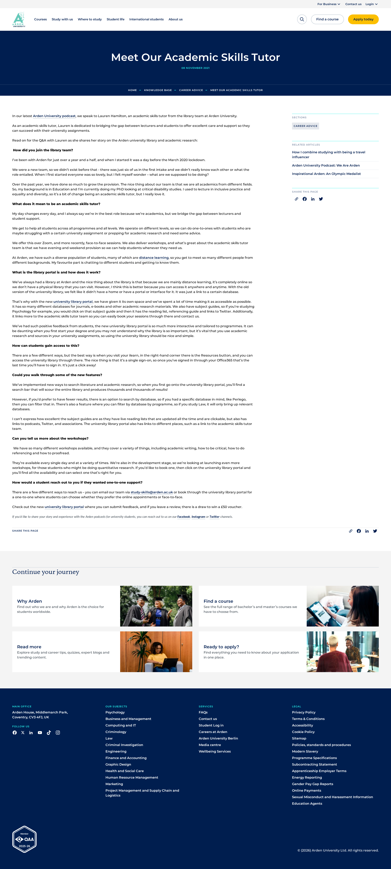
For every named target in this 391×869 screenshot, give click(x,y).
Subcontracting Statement (314, 764)
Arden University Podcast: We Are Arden (326, 165)
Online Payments (306, 790)
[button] (329, 4)
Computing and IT (120, 725)
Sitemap (299, 738)
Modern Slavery (305, 751)
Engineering (115, 751)
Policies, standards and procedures (321, 745)
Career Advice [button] (305, 125)
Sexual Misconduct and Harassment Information (332, 797)
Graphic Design (118, 764)
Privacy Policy (303, 712)
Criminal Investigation (124, 745)
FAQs (203, 712)
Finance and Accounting (126, 758)
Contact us (353, 4)
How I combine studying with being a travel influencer (328, 154)
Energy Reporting (307, 777)
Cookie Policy (303, 732)
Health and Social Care (124, 771)
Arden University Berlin (218, 738)
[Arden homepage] (18, 19)
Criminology (115, 732)
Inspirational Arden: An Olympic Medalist (326, 174)
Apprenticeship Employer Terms (319, 771)
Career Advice (191, 90)
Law (109, 738)
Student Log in (211, 725)
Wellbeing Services (215, 751)
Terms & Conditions (308, 719)
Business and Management (128, 719)
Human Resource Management (131, 777)
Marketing (114, 784)
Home (132, 90)
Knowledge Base (158, 90)
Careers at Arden (213, 732)
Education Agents (307, 803)
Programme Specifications (314, 758)
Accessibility (302, 725)
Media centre (210, 745)
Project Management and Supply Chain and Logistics (142, 793)
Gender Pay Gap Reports (312, 784)
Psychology (115, 712)
